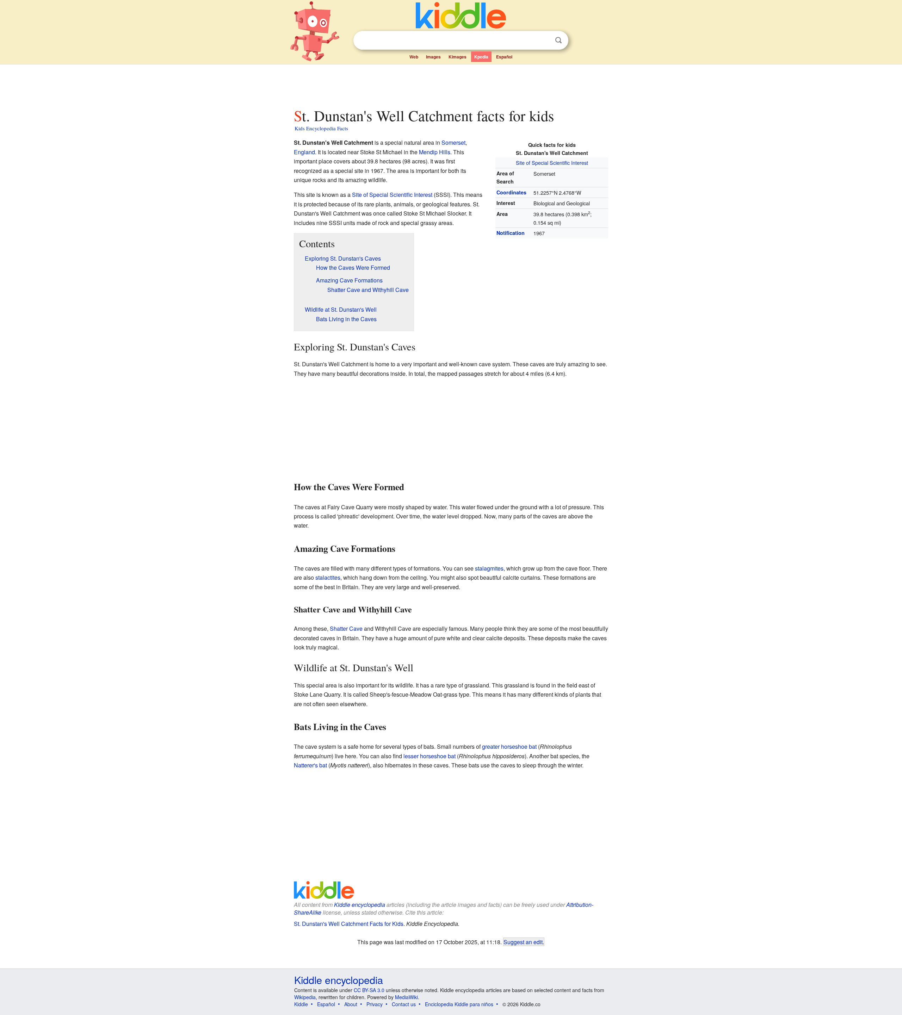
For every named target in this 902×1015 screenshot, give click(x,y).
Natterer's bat (310, 765)
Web (413, 57)
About (350, 1004)
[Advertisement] (450, 84)
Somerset (453, 142)
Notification (510, 232)
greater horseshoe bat (509, 746)
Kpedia (481, 57)
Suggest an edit (523, 942)
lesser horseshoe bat (429, 756)
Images (433, 57)
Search (558, 40)
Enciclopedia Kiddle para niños (459, 1004)
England (304, 152)
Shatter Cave (346, 628)
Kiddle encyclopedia (359, 905)
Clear (544, 40)
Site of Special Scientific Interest (552, 162)
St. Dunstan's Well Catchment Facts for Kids (348, 924)
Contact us (404, 1004)
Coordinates (511, 192)
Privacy (374, 1004)
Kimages (458, 57)
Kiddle (301, 1004)
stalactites (327, 577)
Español (504, 57)
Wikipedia (305, 997)
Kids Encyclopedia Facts (321, 128)
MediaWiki (406, 997)
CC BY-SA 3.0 (369, 990)
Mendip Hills (434, 152)
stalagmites (489, 568)
